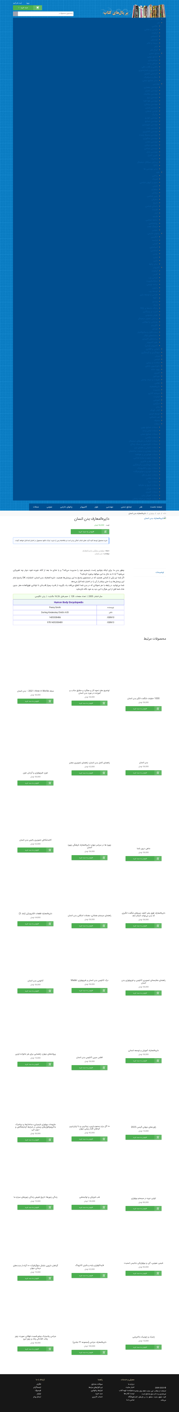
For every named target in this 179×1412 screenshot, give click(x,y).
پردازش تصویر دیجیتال (148, 318)
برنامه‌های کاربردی (150, 339)
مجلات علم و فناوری (149, 461)
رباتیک (155, 114)
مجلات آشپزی (152, 492)
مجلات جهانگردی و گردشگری (145, 465)
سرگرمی (156, 403)
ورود (27, 3)
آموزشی (156, 400)
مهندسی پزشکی (151, 104)
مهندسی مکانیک (151, 94)
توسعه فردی (154, 414)
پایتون (155, 288)
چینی (155, 257)
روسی (155, 254)
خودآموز (156, 376)
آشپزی (157, 373)
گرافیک (155, 33)
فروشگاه (131, 1396)
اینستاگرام (38, 1387)
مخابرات (154, 159)
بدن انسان (98, 553)
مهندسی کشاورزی (150, 131)
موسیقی (154, 40)
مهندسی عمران (151, 91)
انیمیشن (154, 36)
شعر (156, 46)
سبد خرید (99, 1393)
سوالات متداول (97, 1384)
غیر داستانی (155, 417)
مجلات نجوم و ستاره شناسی (145, 458)
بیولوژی (154, 189)
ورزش (157, 356)
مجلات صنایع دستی (149, 434)
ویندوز (155, 301)
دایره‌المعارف (154, 386)
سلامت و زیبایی (153, 362)
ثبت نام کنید (17, 3)
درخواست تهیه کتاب (126, 1390)
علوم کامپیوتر (152, 342)
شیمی (155, 186)
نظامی (157, 383)
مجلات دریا (153, 482)
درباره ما (131, 1384)
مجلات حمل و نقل (150, 475)
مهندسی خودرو (151, 118)
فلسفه (155, 216)
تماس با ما (130, 1400)
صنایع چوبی (152, 57)
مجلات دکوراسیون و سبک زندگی (144, 444)
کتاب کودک (155, 410)
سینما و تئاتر (152, 43)
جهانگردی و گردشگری (150, 352)
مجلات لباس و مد (150, 431)
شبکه (155, 305)
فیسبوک (39, 1390)
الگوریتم (154, 325)
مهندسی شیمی (151, 108)
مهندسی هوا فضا (150, 101)
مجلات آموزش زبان (150, 495)
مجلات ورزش (152, 488)
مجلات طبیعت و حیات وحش (145, 498)
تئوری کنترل (153, 155)
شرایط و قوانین (97, 1390)
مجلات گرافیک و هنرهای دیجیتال (143, 441)
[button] (144, 708)
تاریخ (155, 203)
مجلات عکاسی (151, 437)
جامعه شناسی (152, 220)
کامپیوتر (156, 267)
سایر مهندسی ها (151, 169)
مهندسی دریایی (151, 145)
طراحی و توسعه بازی (149, 295)
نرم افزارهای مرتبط (96, 1387)
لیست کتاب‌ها (129, 1393)
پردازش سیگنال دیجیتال (147, 162)
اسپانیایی (154, 247)
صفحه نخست (154, 19)
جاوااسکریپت (152, 281)
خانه (164, 513)
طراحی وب (153, 278)
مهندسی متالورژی (150, 138)
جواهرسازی (153, 60)
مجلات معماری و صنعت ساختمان (143, 451)
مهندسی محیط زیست (148, 135)
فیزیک (155, 179)
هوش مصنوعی (151, 315)
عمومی (155, 230)
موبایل (155, 329)
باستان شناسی (151, 206)
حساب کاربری (97, 1396)
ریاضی (155, 176)
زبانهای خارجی (154, 233)
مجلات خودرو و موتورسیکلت (145, 471)
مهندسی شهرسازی (150, 125)
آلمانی (155, 244)
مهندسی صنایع (151, 121)
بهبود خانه (155, 369)
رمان (158, 407)
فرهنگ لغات (152, 227)
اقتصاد (155, 210)
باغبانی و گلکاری (153, 349)
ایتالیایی (154, 250)
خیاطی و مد (152, 63)
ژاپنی (155, 261)
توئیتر (40, 1393)
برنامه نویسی (152, 284)
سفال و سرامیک (151, 77)
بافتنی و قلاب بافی (150, 67)
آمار (156, 213)
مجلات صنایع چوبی (149, 427)
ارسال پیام (38, 1396)
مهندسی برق (152, 97)
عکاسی (155, 26)
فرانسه (155, 240)
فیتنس (157, 359)
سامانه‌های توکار (151, 335)
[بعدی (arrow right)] (174, 706)
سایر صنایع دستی (150, 80)
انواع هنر (154, 50)
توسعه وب (153, 291)
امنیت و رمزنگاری (150, 312)
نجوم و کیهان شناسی (149, 182)
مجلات (157, 424)
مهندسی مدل (152, 152)
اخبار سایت (130, 1387)
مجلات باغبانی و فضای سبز (146, 448)
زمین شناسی (152, 196)
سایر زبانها (153, 264)
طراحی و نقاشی (151, 29)
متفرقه (157, 420)
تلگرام (40, 1384)
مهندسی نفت (152, 128)
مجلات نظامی (152, 478)
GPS (155, 165)
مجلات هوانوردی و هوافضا (146, 454)
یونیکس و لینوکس (150, 322)
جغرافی (154, 199)
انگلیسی (154, 237)
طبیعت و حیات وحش (150, 380)
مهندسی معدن (151, 142)
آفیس (155, 274)
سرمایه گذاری (154, 393)
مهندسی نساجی (151, 148)
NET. (155, 298)
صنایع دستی (154, 53)
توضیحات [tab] (160, 572)
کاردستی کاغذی (151, 74)
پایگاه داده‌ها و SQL (149, 308)
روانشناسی (153, 223)
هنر (158, 23)
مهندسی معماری (151, 87)
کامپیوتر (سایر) (151, 346)
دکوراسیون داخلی (152, 366)
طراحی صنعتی (151, 111)
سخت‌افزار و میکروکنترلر (148, 332)
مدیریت (156, 390)
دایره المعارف (87, 550)
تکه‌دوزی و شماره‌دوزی (148, 70)
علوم (158, 172)
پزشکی (155, 193)
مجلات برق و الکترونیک (147, 468)
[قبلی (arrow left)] (4, 706)
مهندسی (156, 84)
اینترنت (156, 397)
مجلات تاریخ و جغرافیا (148, 485)
